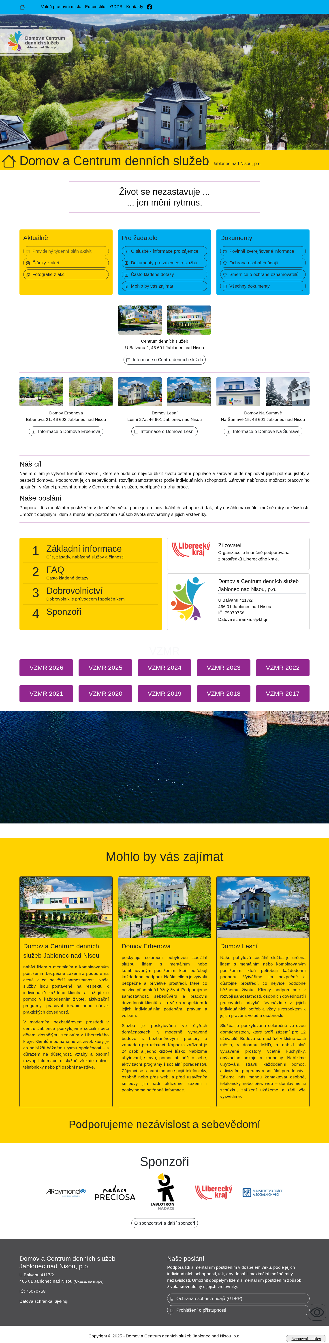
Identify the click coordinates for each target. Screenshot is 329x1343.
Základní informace (84, 549)
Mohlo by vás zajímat (150, 286)
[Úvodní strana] (22, 6)
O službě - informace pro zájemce (163, 251)
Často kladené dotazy (151, 274)
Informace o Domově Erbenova (67, 431)
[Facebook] (149, 7)
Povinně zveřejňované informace (260, 251)
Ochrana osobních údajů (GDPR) (208, 1298)
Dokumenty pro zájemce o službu (162, 262)
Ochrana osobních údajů (252, 262)
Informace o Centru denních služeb (166, 359)
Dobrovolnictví (74, 591)
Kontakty (134, 6)
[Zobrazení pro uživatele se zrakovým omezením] (317, 1312)
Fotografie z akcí (48, 274)
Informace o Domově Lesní (166, 431)
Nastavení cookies (306, 1339)
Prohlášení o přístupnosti (200, 1310)
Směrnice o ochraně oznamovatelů (263, 274)
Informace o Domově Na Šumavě (264, 431)
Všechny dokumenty (248, 286)
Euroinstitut (96, 6)
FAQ (55, 570)
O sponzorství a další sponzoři (164, 1223)
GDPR (116, 6)
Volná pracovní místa (61, 6)
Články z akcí (44, 262)
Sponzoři (63, 612)
